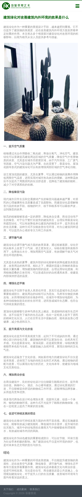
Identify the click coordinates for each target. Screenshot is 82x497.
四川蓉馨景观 (16, 6)
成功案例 (22, 489)
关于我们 (8, 489)
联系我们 (35, 489)
